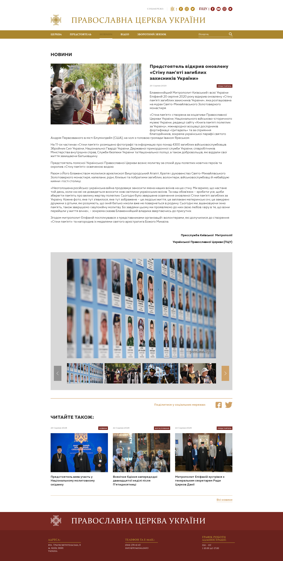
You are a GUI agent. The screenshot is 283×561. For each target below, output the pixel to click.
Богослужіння (162, 428)
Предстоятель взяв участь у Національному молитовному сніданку (73, 480)
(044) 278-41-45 (133, 545)
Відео (125, 35)
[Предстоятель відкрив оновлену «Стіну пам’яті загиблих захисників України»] (219, 405)
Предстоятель (80, 35)
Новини (106, 35)
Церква (56, 35)
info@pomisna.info (137, 548)
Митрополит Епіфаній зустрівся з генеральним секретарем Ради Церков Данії (199, 480)
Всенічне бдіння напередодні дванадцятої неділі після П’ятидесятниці (135, 480)
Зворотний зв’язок (151, 35)
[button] (225, 373)
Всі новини (224, 499)
